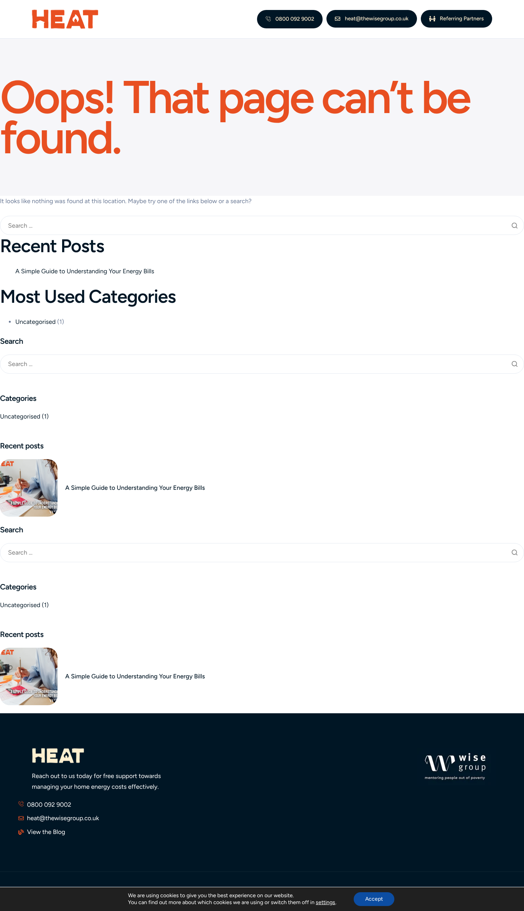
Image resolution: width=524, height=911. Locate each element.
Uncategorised (35, 321)
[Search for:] (262, 226)
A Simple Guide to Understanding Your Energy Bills (84, 271)
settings (325, 902)
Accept (374, 899)
